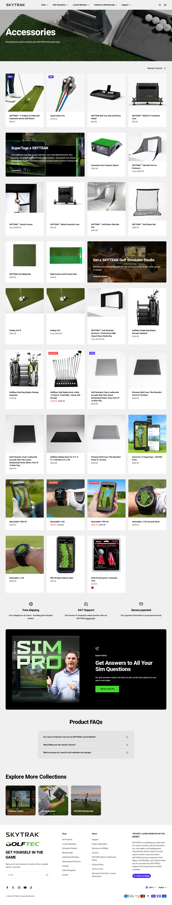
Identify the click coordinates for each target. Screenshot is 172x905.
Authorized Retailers (70, 857)
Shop (43, 5)
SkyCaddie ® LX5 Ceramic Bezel (145, 522)
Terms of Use (97, 869)
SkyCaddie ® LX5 (16, 578)
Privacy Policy (98, 864)
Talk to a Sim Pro (107, 689)
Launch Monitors (80, 5)
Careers (95, 853)
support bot (90, 618)
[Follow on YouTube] (25, 887)
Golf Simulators (59, 5)
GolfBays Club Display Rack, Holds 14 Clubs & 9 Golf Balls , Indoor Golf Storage (65, 395)
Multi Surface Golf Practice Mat (63, 274)
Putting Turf (55, 330)
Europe (65, 875)
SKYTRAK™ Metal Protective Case (64, 224)
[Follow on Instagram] (19, 887)
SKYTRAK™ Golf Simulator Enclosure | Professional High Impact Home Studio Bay (103, 333)
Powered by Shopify (27, 896)
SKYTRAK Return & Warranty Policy (104, 858)
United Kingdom (68, 870)
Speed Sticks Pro (57, 116)
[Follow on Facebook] (7, 887)
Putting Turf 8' (15, 330)
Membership (67, 853)
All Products (67, 839)
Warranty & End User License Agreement (104, 875)
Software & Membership (104, 5)
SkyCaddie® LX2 (57, 522)
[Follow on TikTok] (31, 887)
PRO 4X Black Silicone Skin (61, 578)
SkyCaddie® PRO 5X (18, 522)
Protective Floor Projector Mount (105, 165)
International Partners (71, 861)
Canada (65, 866)
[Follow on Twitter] (13, 887)
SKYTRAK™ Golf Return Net (144, 224)
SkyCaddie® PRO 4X (99, 522)
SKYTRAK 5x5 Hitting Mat (20, 274)
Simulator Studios (69, 848)
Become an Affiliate (100, 848)
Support (125, 5)
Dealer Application (99, 844)
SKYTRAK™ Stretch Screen (21, 224)
